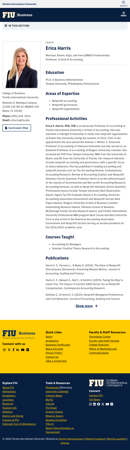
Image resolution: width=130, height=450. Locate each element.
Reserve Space (54, 416)
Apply (49, 336)
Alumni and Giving (12, 416)
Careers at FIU (10, 420)
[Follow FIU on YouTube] (108, 404)
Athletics (7, 411)
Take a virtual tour (56, 361)
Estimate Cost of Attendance (19, 424)
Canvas (50, 403)
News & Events (54, 348)
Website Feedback (95, 438)
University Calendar (57, 391)
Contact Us (52, 357)
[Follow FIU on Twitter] (103, 404)
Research (7, 403)
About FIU (8, 387)
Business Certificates (58, 344)
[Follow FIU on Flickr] (112, 404)
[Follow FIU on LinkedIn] (95, 404)
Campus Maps (54, 395)
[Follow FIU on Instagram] (91, 404)
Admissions (9, 391)
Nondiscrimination (56, 420)
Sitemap (65, 443)
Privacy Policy (54, 352)
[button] (124, 14)
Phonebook (52, 387)
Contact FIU (96, 395)
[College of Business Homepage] (17, 15)
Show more (84, 306)
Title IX (50, 424)
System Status (54, 411)
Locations (8, 399)
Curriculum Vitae (18, 127)
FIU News (94, 399)
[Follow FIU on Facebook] (99, 404)
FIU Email (51, 407)
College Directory (99, 344)
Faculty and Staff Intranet (104, 340)
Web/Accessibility (116, 438)
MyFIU (49, 399)
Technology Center (100, 336)
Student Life (9, 407)
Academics (52, 340)
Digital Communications (71, 438)
